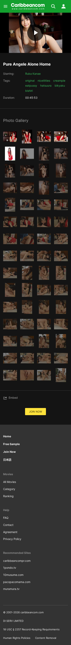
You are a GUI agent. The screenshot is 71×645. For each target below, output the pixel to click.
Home (7, 436)
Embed (13, 397)
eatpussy (31, 85)
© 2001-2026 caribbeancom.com (23, 612)
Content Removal (45, 637)
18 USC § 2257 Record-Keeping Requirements (31, 629)
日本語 (7, 459)
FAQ (5, 517)
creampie (59, 80)
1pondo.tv (9, 567)
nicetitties (44, 80)
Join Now (9, 451)
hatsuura (45, 85)
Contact (8, 525)
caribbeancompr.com (17, 560)
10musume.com (13, 574)
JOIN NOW (35, 411)
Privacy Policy (12, 539)
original (30, 80)
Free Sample (11, 444)
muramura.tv (11, 589)
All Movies (9, 482)
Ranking (8, 496)
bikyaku (60, 85)
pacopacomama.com (16, 582)
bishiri (29, 90)
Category (9, 489)
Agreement (10, 532)
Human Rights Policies (16, 637)
